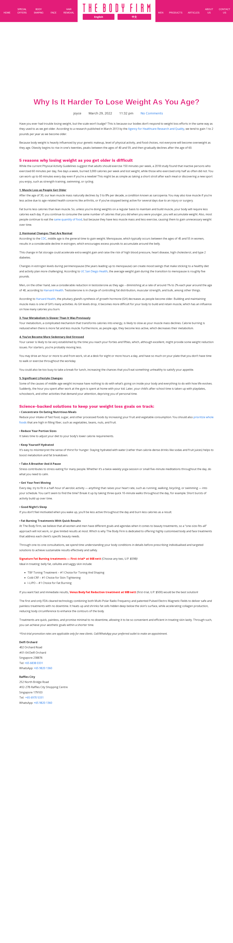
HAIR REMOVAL (68, 11)
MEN (160, 12)
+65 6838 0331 (34, 663)
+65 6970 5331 (34, 697)
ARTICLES (193, 12)
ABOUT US (209, 11)
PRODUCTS (175, 12)
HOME (7, 12)
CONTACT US (224, 11)
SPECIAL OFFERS (21, 11)
